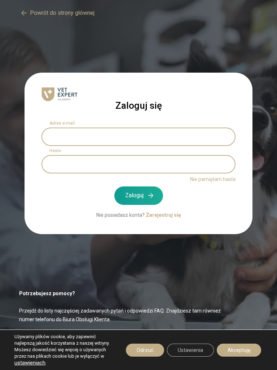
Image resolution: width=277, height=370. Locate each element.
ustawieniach (29, 363)
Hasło (55, 150)
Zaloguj (134, 195)
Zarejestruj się (163, 215)
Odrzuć (145, 350)
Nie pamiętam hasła (213, 179)
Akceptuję (239, 350)
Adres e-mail (62, 123)
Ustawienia (190, 350)
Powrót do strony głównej (62, 12)
